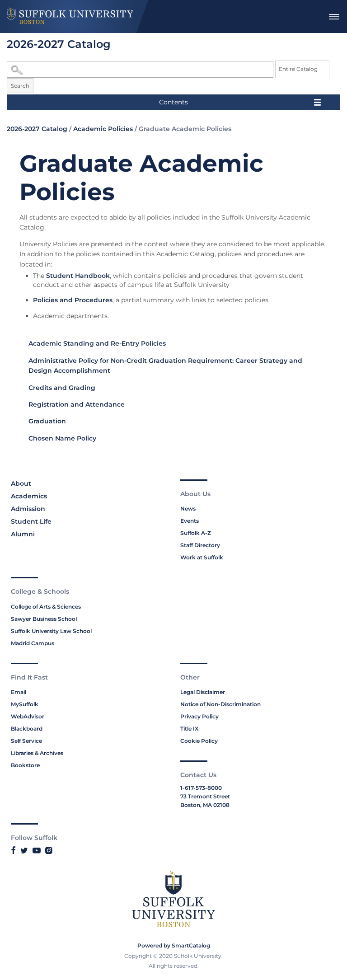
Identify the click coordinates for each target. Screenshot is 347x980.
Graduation (47, 421)
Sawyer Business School (44, 618)
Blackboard (26, 728)
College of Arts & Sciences (46, 606)
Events (189, 520)
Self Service (26, 740)
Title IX (189, 728)
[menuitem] (334, 17)
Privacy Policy (199, 716)
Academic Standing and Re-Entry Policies (97, 343)
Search (20, 85)
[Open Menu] (334, 17)
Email (18, 692)
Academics (29, 496)
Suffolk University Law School (51, 631)
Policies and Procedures (73, 300)
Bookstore (25, 765)
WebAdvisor (27, 716)
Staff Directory (200, 545)
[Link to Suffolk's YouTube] (37, 850)
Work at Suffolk (201, 557)
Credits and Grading (61, 388)
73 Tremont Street (205, 796)
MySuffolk (24, 704)
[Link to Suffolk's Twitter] (24, 850)
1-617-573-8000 (201, 787)
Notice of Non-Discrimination (220, 704)
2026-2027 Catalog (37, 129)
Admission (28, 509)
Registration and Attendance (76, 404)
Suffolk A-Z (195, 533)
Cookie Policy (199, 740)
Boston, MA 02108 (205, 805)
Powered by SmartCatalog (173, 945)
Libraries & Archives (37, 753)
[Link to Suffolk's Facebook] (13, 850)
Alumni (23, 534)
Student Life (31, 521)
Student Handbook (78, 276)
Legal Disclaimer (202, 692)
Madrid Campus (32, 643)
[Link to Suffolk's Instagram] (48, 850)
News (188, 508)
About (21, 483)
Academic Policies (103, 129)
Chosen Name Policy (62, 438)
